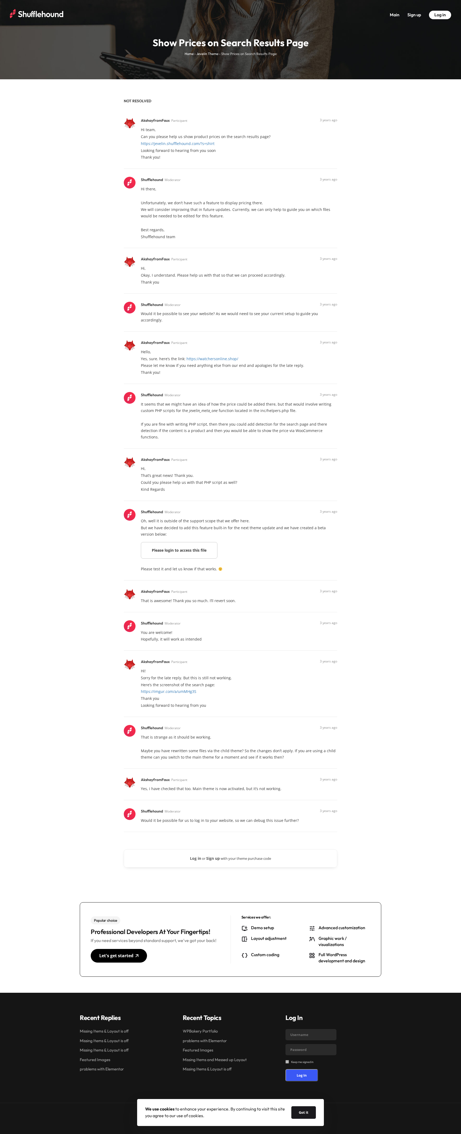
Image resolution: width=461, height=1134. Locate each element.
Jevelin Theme (207, 54)
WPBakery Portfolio (200, 1031)
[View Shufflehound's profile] (130, 182)
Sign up (414, 14)
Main (394, 14)
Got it (303, 1112)
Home (189, 54)
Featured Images (95, 1059)
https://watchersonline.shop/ (212, 358)
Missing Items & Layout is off (104, 1031)
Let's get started (116, 956)
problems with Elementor (102, 1069)
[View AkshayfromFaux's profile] (130, 123)
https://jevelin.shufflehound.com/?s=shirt (177, 143)
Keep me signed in (302, 1062)
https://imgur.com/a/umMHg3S (168, 691)
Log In (302, 1075)
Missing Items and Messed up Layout (215, 1059)
